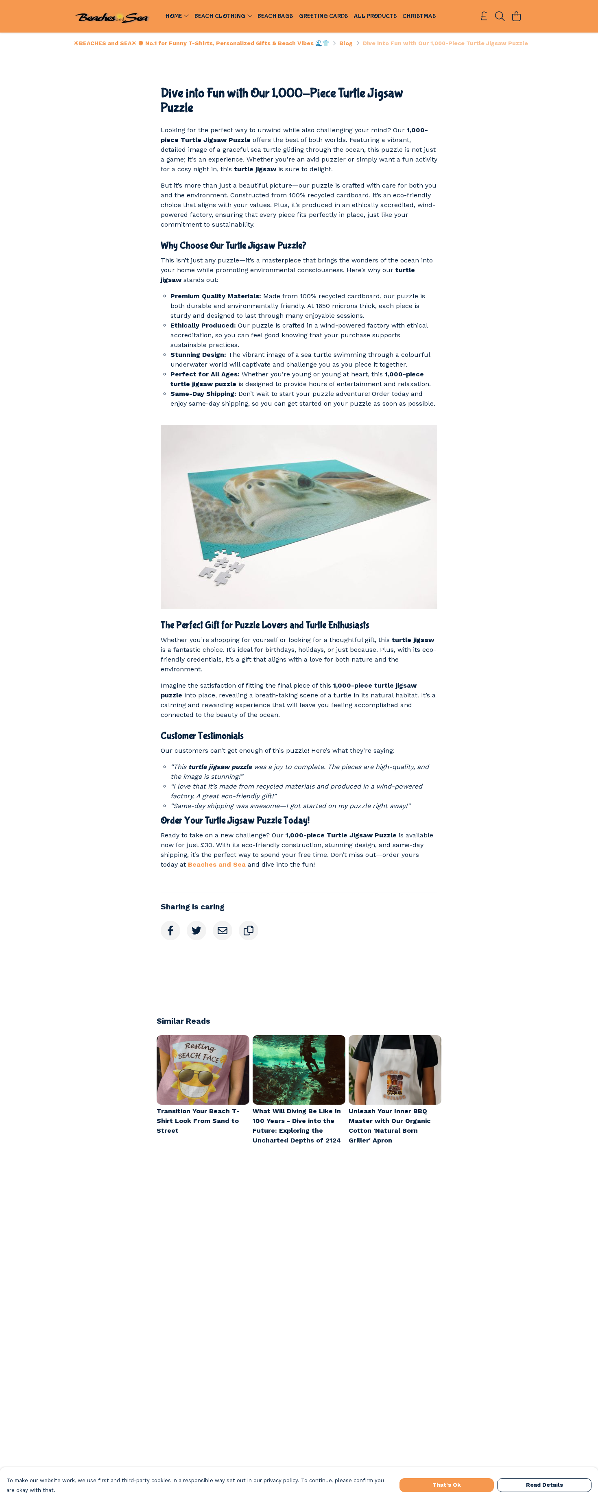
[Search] (500, 16)
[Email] (222, 930)
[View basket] (516, 16)
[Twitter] (196, 930)
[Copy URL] (248, 930)
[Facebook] (170, 930)
